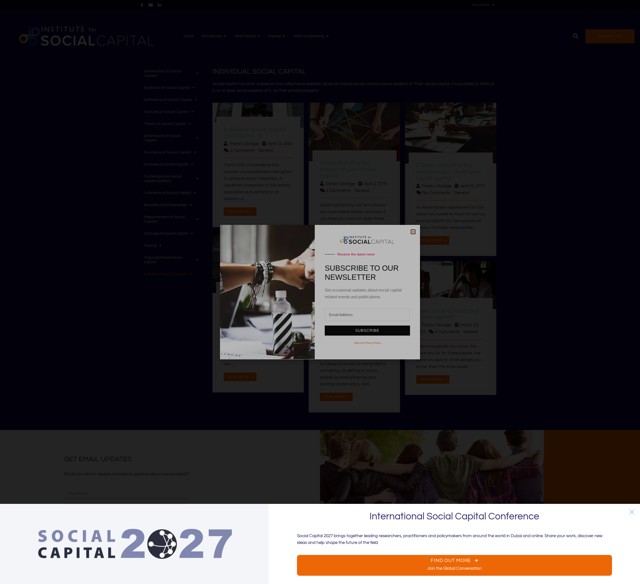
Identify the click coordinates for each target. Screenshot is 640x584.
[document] (320, 292)
